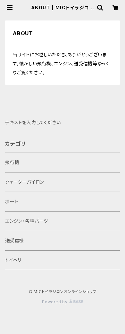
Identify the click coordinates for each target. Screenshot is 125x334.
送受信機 (14, 240)
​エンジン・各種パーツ (26, 221)
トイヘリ (13, 260)
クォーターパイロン (24, 182)
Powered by (55, 301)
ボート (11, 201)
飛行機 (12, 162)
